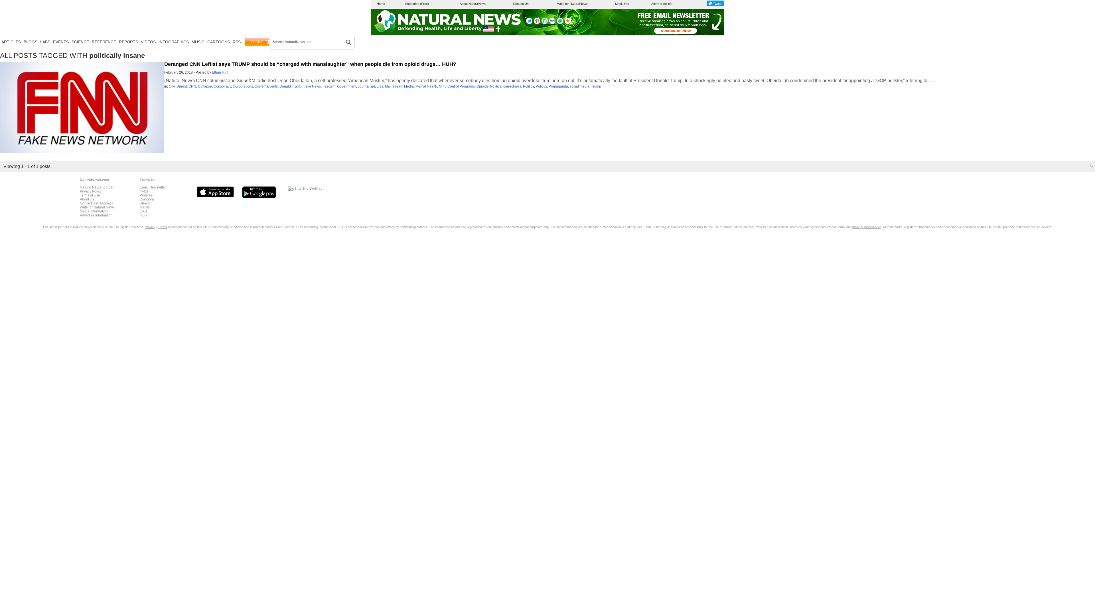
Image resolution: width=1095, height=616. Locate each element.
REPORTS (128, 42)
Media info (622, 3)
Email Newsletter (153, 187)
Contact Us (521, 3)
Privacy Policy (91, 191)
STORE (256, 42)
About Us (87, 199)
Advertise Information (96, 215)
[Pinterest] (537, 23)
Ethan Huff (220, 72)
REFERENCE (104, 42)
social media (579, 86)
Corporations (243, 86)
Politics (528, 86)
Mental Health (426, 86)
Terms (162, 227)
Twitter (145, 191)
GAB (143, 211)
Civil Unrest (178, 86)
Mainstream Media (399, 86)
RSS (237, 42)
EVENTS (61, 42)
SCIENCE (80, 42)
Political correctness (505, 86)
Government (346, 86)
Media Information (94, 211)
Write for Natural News (97, 207)
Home (381, 3)
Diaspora (147, 199)
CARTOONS (218, 42)
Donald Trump (290, 86)
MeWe (145, 207)
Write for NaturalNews (572, 3)
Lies (380, 86)
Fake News (312, 86)
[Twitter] (529, 23)
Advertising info (661, 3)
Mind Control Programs (457, 86)
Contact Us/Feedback (96, 203)
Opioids (482, 86)
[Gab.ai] (560, 23)
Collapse (205, 86)
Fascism (329, 86)
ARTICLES (11, 42)
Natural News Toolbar (96, 187)
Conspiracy (222, 86)
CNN (192, 86)
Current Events (266, 86)
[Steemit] (545, 23)
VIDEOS (148, 42)
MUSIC (198, 42)
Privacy (150, 227)
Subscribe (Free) (417, 3)
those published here (866, 227)
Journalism (366, 86)
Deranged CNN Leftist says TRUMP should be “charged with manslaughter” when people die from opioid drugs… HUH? (310, 64)
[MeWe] (552, 23)
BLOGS (30, 42)
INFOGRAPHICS (174, 42)
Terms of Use (90, 195)
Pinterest (146, 195)
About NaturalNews (473, 3)
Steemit (145, 203)
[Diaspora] (568, 23)
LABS (45, 42)
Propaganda (558, 86)
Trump (596, 86)
